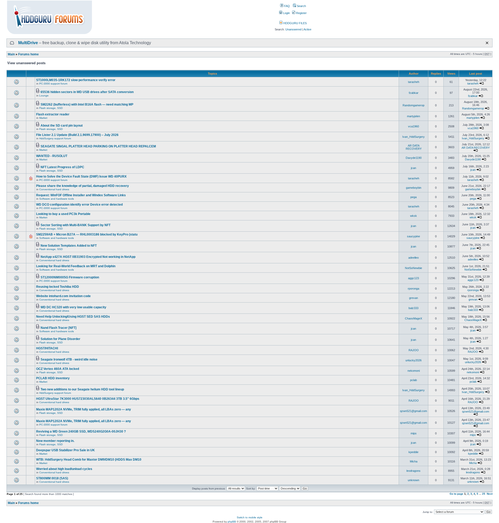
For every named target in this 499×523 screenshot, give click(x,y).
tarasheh (413, 81)
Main (11, 54)
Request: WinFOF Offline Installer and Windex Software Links (81, 195)
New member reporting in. (55, 441)
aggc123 (413, 278)
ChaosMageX (413, 318)
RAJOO (414, 350)
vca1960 (413, 126)
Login (286, 13)
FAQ (286, 6)
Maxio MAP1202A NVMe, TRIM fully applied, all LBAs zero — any (83, 409)
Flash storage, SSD (51, 108)
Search (301, 6)
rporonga (413, 288)
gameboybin (413, 187)
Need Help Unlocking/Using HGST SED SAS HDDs (73, 316)
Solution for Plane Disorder (60, 339)
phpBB (232, 521)
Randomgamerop (413, 105)
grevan (413, 297)
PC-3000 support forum (53, 83)
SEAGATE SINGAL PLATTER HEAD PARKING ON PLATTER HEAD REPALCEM (98, 146)
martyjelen (413, 116)
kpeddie (413, 452)
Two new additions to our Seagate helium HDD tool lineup (82, 389)
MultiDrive (28, 43)
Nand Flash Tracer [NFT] (58, 328)
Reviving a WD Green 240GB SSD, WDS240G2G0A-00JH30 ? (81, 431)
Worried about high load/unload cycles (64, 469)
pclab (413, 380)
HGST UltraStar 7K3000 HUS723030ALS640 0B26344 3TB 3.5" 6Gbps (87, 399)
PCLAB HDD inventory (53, 378)
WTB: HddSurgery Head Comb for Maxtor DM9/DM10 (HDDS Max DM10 (88, 459)
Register (301, 13)
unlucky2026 (413, 360)
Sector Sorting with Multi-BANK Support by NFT (75, 225)
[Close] (487, 43)
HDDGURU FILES (295, 23)
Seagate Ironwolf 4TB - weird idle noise (69, 359)
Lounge (44, 95)
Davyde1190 (414, 157)
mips (414, 433)
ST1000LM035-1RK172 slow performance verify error (75, 80)
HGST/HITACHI (47, 348)
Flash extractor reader (52, 114)
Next (490, 493)
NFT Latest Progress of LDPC (62, 167)
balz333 (413, 308)
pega (413, 197)
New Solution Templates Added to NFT (69, 245)
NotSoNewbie (413, 268)
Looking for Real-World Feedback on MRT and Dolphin (75, 266)
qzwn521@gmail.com (413, 411)
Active (307, 29)
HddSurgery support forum (55, 138)
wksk (413, 215)
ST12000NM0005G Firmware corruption (70, 277)
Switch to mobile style (249, 517)
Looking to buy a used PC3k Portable (63, 214)
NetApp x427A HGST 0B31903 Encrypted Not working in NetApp (88, 257)
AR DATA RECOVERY (414, 147)
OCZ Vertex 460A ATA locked (57, 369)
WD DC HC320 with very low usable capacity (73, 307)
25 (483, 493)
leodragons (413, 470)
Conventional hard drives (54, 189)
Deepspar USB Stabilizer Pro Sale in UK (65, 450)
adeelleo (413, 257)
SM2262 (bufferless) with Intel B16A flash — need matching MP (87, 104)
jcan (413, 167)
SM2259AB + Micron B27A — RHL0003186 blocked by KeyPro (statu (86, 234)
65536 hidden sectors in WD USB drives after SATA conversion (87, 92)
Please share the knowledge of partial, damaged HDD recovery (82, 186)
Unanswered (293, 29)
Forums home (28, 54)
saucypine (413, 236)
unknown (413, 480)
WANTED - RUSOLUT (51, 156)
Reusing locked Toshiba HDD (57, 287)
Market (43, 117)
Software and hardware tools (56, 198)
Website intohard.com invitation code (63, 296)
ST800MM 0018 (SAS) (52, 478)
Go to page (456, 493)
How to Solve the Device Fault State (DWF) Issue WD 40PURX (81, 176)
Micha (413, 461)
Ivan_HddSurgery (413, 136)
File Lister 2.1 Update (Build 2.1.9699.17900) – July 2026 (77, 135)
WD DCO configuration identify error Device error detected (79, 204)
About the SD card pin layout (62, 125)
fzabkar (413, 92)
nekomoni (414, 370)
